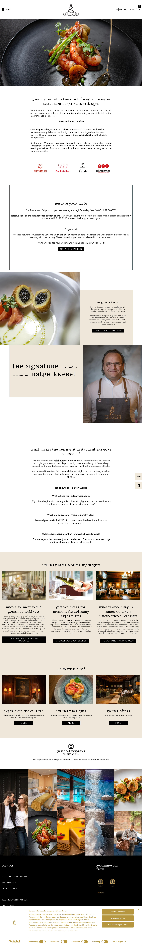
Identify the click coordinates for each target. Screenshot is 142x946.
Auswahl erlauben (118, 918)
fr (125, 10)
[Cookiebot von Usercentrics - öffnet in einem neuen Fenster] (14, 941)
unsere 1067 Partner (44, 914)
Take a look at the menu (108, 331)
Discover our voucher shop (71, 641)
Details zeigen (117, 942)
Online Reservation (71, 249)
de (116, 10)
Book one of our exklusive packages (24, 639)
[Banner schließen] (138, 909)
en (120, 10)
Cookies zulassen (118, 912)
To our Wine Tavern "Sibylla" (118, 641)
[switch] (64, 941)
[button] (139, 9)
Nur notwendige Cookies (117, 925)
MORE (24, 723)
